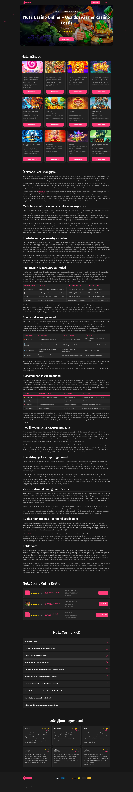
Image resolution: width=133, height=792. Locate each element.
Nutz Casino (41, 192)
